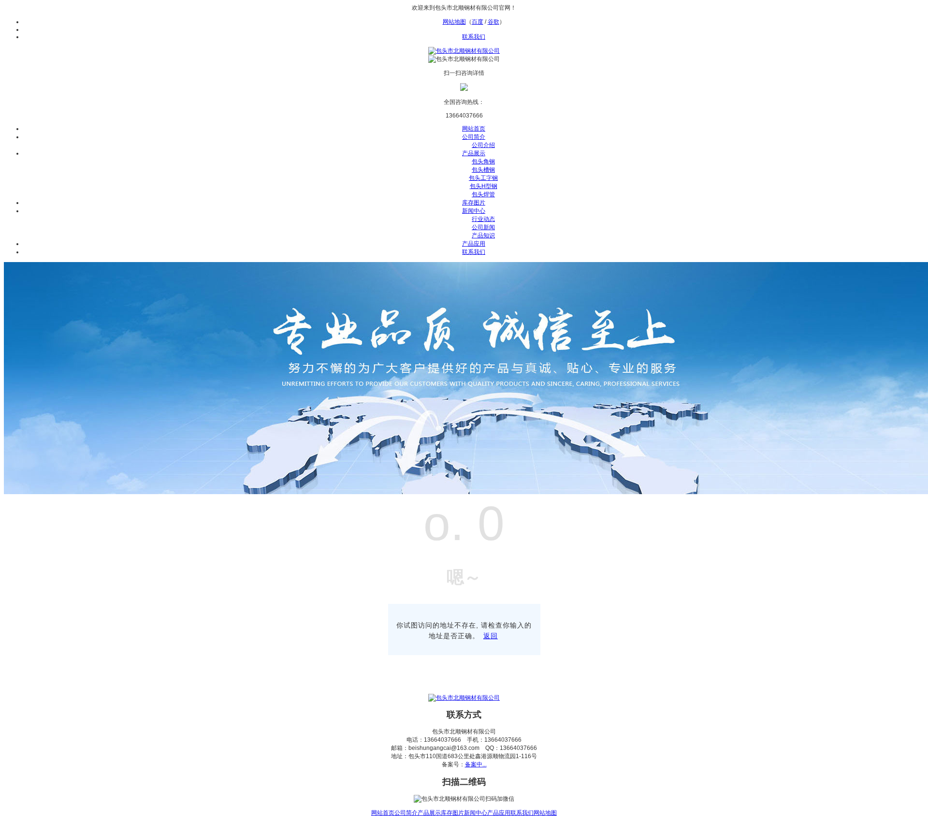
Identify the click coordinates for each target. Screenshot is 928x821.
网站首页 (473, 128)
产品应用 (473, 243)
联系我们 (473, 36)
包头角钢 (483, 161)
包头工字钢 (483, 178)
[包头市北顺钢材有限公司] (464, 50)
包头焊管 (483, 194)
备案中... (476, 764)
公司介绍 (483, 145)
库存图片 (473, 202)
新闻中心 (473, 210)
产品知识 (483, 235)
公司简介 (473, 136)
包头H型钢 (483, 186)
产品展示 (473, 153)
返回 (490, 636)
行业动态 (483, 219)
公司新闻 (483, 227)
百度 (477, 21)
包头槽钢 (483, 169)
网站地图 (454, 21)
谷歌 (493, 21)
